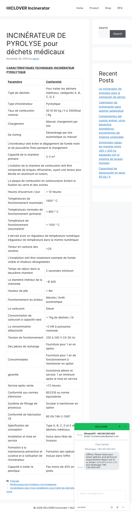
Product (94, 8)
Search (103, 27)
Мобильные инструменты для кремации (33, 484)
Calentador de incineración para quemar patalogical (111, 106)
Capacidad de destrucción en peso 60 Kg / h (112, 172)
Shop (108, 8)
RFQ (120, 8)
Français (14, 481)
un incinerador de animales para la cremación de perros (112, 93)
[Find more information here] (102, 466)
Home (79, 8)
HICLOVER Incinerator (28, 8)
